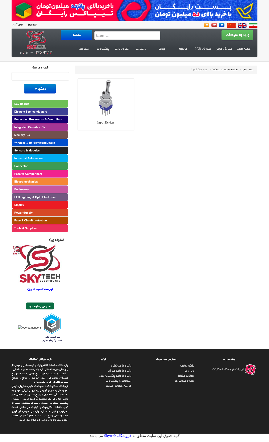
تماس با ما (122, 49)
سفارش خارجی (223, 49)
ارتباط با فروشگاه (121, 366)
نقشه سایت (187, 366)
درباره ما (141, 49)
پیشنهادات (102, 49)
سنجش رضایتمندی (40, 306)
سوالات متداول (185, 376)
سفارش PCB (203, 49)
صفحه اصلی (243, 49)
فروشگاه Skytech (117, 436)
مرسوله (182, 49)
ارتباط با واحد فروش (119, 371)
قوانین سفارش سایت (118, 386)
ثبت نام (84, 49)
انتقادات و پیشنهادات (118, 381)
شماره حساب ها (184, 381)
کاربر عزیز (32, 25)
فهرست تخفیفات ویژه (40, 289)
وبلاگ (161, 49)
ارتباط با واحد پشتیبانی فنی (115, 376)
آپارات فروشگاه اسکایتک (228, 369)
